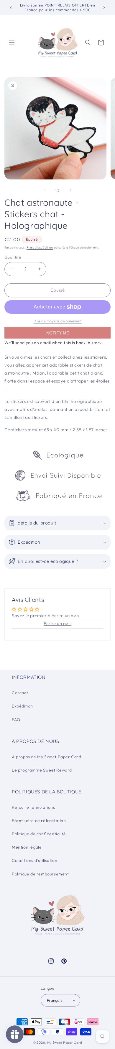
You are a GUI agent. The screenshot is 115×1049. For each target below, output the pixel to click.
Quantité (12, 257)
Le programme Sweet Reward (42, 770)
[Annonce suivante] (104, 7)
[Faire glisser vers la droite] (70, 190)
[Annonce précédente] (10, 7)
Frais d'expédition (40, 247)
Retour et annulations (33, 807)
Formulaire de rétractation (39, 820)
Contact (20, 692)
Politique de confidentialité (39, 833)
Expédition (22, 706)
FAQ (16, 719)
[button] (11, 42)
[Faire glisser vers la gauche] (44, 190)
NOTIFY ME (57, 333)
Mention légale (27, 847)
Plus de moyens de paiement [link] (58, 321)
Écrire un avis (57, 623)
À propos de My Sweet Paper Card (46, 756)
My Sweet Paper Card (64, 1042)
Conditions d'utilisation (34, 860)
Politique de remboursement (40, 874)
